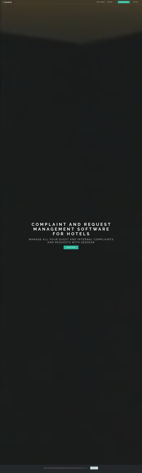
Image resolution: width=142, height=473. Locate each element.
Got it (94, 468)
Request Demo (124, 2)
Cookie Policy (85, 468)
